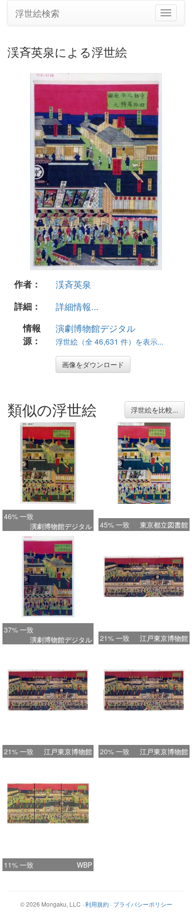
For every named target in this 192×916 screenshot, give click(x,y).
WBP (84, 865)
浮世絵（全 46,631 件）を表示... (109, 341)
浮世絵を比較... (154, 410)
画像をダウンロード (93, 364)
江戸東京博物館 (164, 638)
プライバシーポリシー (142, 904)
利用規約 (97, 904)
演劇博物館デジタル (95, 327)
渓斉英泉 (73, 284)
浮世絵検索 (37, 12)
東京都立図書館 (164, 524)
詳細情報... (77, 306)
